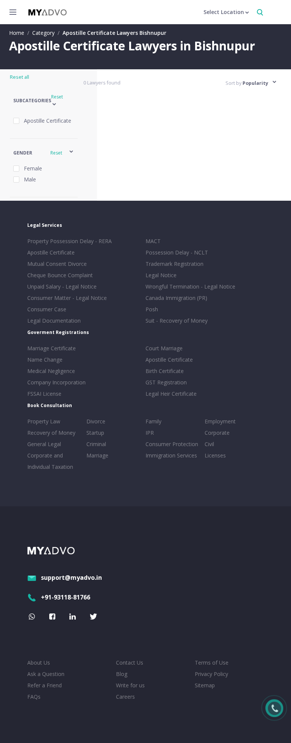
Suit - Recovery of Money (177, 320)
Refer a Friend (44, 685)
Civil (209, 444)
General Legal (44, 444)
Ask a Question (45, 673)
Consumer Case (46, 309)
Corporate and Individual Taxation (50, 461)
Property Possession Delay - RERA (69, 241)
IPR (150, 432)
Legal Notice (161, 275)
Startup (95, 432)
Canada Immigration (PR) (176, 297)
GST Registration (166, 382)
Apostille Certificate (51, 252)
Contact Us (129, 662)
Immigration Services (171, 455)
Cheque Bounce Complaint (60, 275)
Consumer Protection (172, 444)
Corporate (217, 432)
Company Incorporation (56, 382)
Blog (121, 673)
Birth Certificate (165, 371)
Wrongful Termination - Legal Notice (190, 286)
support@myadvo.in (71, 577)
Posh (152, 309)
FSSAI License (44, 393)
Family (153, 421)
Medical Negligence (51, 371)
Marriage (97, 455)
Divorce (95, 421)
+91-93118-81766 (65, 597)
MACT (153, 241)
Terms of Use (211, 662)
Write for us (130, 685)
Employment (220, 421)
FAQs (34, 696)
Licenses (215, 455)
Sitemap (205, 685)
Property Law (43, 421)
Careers (125, 696)
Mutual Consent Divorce (57, 263)
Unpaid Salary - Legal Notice (62, 286)
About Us (38, 662)
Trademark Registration (174, 263)
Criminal (96, 444)
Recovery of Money (51, 432)
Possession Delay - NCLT (177, 252)
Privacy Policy (211, 673)
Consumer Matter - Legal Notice (67, 297)
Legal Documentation (54, 320)
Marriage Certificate (51, 348)
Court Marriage (164, 348)
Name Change (45, 359)
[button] (43, 100)
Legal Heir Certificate (171, 393)
